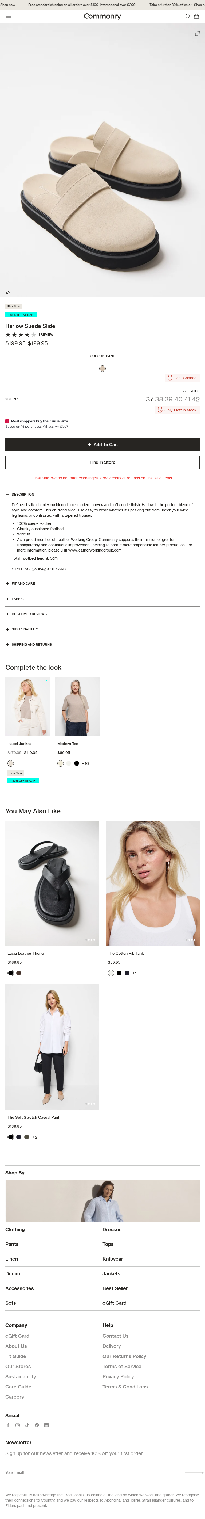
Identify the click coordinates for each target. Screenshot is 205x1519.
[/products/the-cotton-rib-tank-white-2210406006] (153, 883)
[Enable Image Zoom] (198, 32)
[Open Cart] (196, 16)
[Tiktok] (27, 1425)
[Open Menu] (8, 16)
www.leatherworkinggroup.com (94, 550)
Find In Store (102, 462)
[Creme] (10, 763)
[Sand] (102, 368)
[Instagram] (17, 1425)
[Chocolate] (18, 973)
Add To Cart (106, 444)
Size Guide (191, 391)
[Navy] (127, 973)
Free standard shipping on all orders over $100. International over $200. (72, 5)
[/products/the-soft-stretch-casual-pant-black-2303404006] (52, 1047)
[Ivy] (26, 1137)
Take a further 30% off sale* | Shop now (169, 5)
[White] (68, 763)
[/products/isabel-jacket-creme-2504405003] (27, 707)
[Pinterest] (37, 1425)
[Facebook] (8, 1425)
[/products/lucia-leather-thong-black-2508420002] (52, 883)
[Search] (187, 16)
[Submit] (194, 1473)
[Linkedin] (46, 1425)
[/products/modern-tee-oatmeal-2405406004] (77, 707)
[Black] (76, 763)
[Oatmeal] (60, 763)
